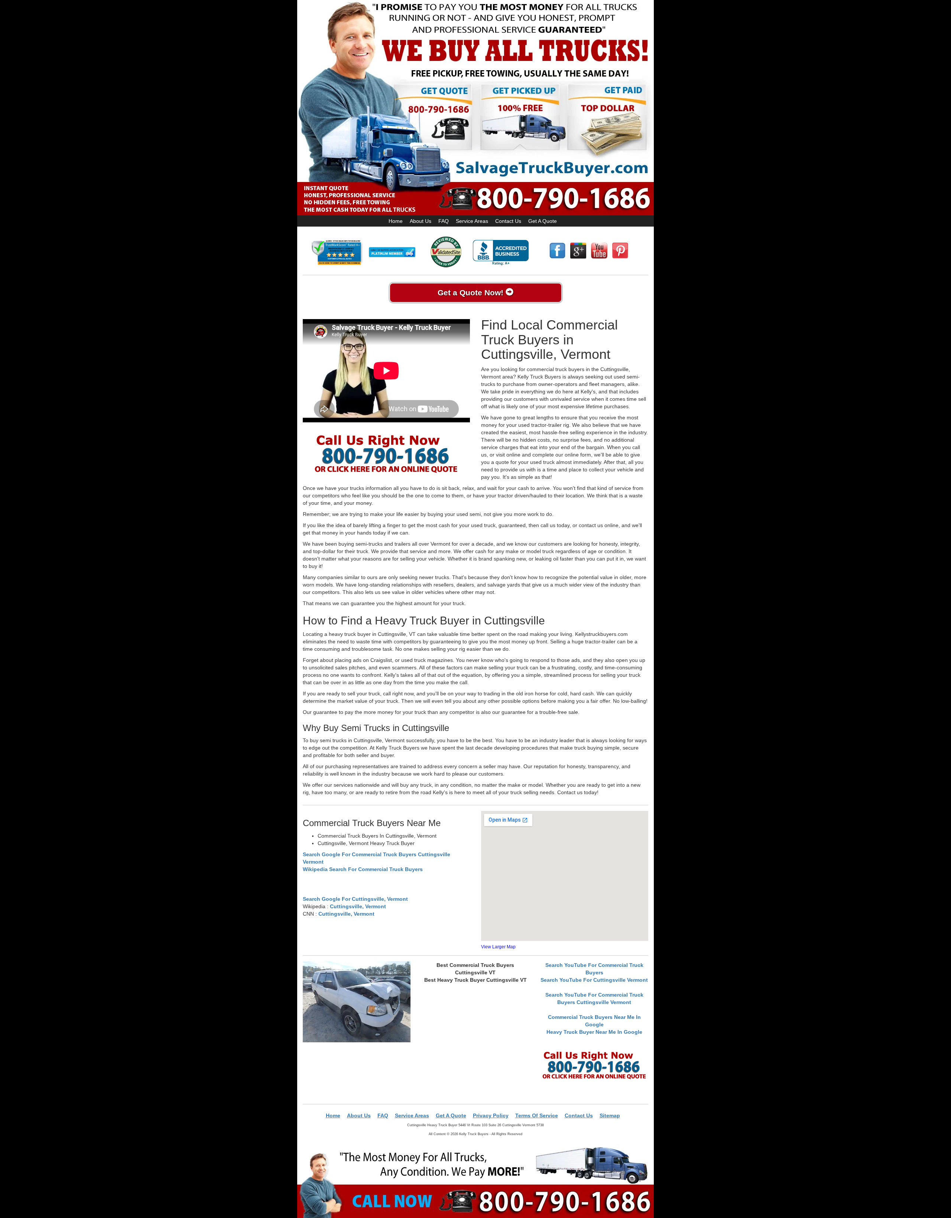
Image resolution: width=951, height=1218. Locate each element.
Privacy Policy (491, 1115)
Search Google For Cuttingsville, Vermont (355, 899)
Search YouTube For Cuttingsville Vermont (594, 980)
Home (396, 221)
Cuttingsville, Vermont (358, 906)
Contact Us (508, 221)
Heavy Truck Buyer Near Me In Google (594, 1032)
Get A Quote (542, 221)
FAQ (443, 221)
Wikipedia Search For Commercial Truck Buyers (363, 869)
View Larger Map (498, 946)
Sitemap (610, 1115)
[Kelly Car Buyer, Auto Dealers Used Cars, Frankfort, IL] (501, 253)
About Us (420, 221)
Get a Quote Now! (472, 292)
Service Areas (472, 221)
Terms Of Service (536, 1115)
